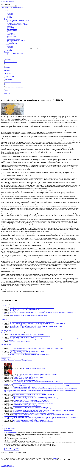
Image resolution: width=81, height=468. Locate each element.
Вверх (2, 463)
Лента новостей (5, 358)
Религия (9, 17)
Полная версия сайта (6, 465)
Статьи (6, 11)
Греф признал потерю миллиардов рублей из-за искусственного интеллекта (33, 394)
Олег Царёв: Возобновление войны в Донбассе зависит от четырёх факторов (30, 310)
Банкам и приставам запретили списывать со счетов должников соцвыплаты (33, 413)
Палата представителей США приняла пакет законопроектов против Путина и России (36, 381)
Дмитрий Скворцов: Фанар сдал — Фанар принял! (23, 353)
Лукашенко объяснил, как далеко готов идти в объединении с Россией (32, 408)
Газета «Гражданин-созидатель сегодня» (12, 7)
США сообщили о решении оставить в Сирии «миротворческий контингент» (34, 397)
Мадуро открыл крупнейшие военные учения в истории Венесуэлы (31, 420)
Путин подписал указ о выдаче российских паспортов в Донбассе (38, 374)
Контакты (17, 448)
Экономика (10, 14)
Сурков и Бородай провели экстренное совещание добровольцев (30, 407)
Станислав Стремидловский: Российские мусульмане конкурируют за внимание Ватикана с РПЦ (36, 348)
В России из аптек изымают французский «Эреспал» (27, 406)
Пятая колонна (11, 34)
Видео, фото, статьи (9, 428)
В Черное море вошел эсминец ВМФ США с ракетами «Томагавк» (31, 401)
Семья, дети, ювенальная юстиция (13, 87)
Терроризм (7, 93)
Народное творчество (13, 30)
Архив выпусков (9, 448)
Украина (9, 37)
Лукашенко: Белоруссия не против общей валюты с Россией (29, 393)
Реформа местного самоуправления (13, 85)
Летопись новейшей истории (15, 53)
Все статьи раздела (6, 318)
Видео (5, 19)
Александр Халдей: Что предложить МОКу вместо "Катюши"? (27, 334)
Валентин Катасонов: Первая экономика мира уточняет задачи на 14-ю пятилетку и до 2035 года (36, 326)
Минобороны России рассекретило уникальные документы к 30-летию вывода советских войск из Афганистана (43, 410)
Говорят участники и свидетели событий (18, 20)
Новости (6, 44)
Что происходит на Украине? (11, 450)
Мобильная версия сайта (7, 466)
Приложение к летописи (13, 54)
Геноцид (9, 26)
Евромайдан (10, 42)
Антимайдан (7, 59)
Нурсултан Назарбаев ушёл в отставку (23, 378)
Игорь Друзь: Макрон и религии (18, 350)
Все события (4, 360)
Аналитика (10, 33)
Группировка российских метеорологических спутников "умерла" (31, 400)
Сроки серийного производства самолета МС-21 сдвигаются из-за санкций (33, 403)
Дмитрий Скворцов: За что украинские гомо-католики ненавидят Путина (30, 354)
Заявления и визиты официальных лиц (17, 24)
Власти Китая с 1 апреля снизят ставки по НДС (25, 380)
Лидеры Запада (11, 31)
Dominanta (55, 458)
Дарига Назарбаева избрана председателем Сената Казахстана (29, 375)
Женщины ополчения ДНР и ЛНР (16, 40)
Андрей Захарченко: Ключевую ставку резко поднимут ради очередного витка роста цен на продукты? (37, 323)
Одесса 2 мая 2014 (12, 43)
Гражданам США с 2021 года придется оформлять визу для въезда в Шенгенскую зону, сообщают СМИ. (41, 386)
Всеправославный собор (10, 62)
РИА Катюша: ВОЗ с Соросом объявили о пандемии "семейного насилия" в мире (32, 308)
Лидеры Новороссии (12, 21)
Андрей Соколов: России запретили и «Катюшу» (23, 337)
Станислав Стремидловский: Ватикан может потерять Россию (27, 351)
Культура (9, 16)
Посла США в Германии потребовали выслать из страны (28, 377)
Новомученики (8, 70)
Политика (10, 13)
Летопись (6, 52)
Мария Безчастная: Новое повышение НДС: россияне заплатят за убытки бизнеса (32, 322)
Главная (6, 10)
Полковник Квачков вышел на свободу (23, 404)
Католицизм (7, 64)
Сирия (6, 90)
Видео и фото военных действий (16, 23)
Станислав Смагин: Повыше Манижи (20, 341)
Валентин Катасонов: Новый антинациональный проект (25, 327)
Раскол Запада (11, 27)
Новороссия (7, 73)
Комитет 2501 (7, 67)
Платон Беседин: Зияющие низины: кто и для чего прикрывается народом (30, 336)
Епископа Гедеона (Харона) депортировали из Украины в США (30, 411)
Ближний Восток (11, 36)
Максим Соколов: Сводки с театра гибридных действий (25, 309)
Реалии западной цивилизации (12, 82)
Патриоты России (12, 29)
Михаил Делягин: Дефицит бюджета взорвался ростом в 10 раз (27, 325)
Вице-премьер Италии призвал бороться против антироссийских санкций (33, 421)
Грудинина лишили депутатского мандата (24, 396)
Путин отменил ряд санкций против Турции (33, 368)
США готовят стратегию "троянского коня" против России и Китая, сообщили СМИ (36, 398)
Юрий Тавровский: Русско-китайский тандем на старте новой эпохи (28, 315)
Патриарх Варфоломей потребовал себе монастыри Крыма (28, 387)
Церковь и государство (13, 39)
